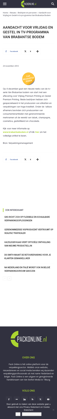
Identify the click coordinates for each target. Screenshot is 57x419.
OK (18, 414)
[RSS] (32, 399)
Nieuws (13, 12)
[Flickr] (17, 399)
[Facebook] (9, 399)
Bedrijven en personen (27, 12)
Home (5, 12)
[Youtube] (48, 399)
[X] (40, 399)
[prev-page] (5, 278)
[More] (37, 51)
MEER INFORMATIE (31, 414)
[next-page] (9, 278)
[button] (4, 4)
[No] (53, 409)
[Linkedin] (24, 399)
